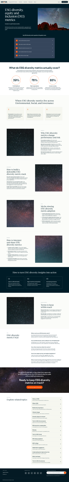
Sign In (59, 1)
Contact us (5, 474)
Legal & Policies (5, 472)
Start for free (64, 1)
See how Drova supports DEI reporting (34, 387)
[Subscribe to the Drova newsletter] (65, 473)
